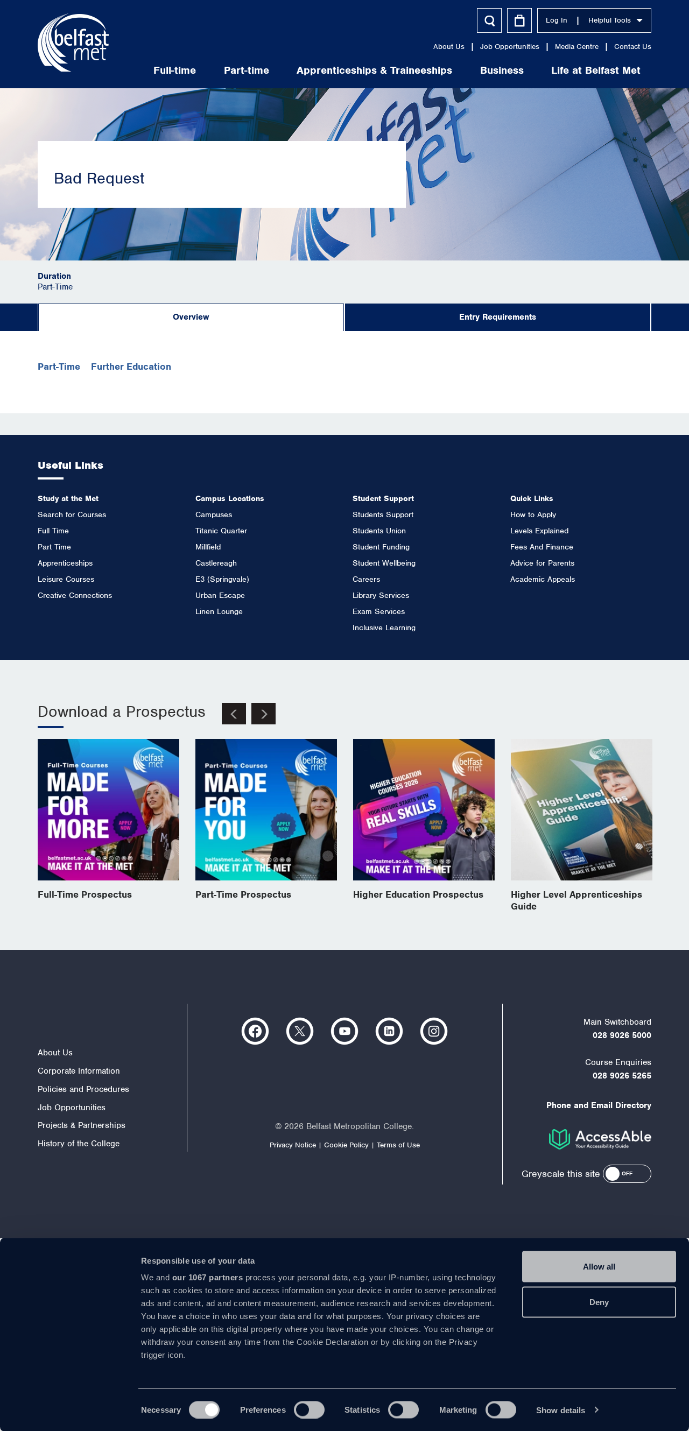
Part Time (54, 547)
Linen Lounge (219, 611)
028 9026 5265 (622, 1075)
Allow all (599, 1266)
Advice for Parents (542, 563)
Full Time (53, 530)
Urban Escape (220, 595)
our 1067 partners (207, 1277)
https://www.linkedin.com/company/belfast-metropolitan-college (389, 1031)
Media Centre (577, 46)
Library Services (381, 595)
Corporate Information (79, 1071)
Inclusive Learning (384, 627)
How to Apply (533, 514)
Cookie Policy (346, 1145)
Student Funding (381, 547)
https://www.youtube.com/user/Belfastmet (344, 1031)
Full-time (174, 70)
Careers (366, 579)
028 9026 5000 (622, 1035)
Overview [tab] (191, 317)
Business (502, 70)
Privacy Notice (293, 1145)
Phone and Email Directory (598, 1105)
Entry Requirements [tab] (497, 317)
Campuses (213, 514)
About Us (449, 46)
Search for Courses (72, 514)
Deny (599, 1301)
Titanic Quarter (221, 530)
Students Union (379, 530)
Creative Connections (75, 595)
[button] (627, 1174)
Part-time (246, 70)
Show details (560, 1409)
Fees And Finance (541, 547)
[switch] (309, 1409)
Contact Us (632, 46)
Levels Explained (539, 530)
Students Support (383, 514)
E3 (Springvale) (222, 579)
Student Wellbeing (384, 563)
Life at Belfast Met (596, 70)
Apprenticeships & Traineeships (374, 70)
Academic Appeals (542, 579)
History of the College (78, 1143)
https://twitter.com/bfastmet (300, 1031)
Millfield (208, 547)
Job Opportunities (509, 46)
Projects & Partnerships (81, 1125)
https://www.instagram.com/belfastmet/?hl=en (434, 1031)
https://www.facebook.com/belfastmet (255, 1031)
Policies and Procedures (83, 1089)
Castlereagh (216, 563)
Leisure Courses (66, 579)
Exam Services (379, 611)
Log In (556, 20)
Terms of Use (398, 1145)
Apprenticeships (65, 563)
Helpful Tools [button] (609, 20)
